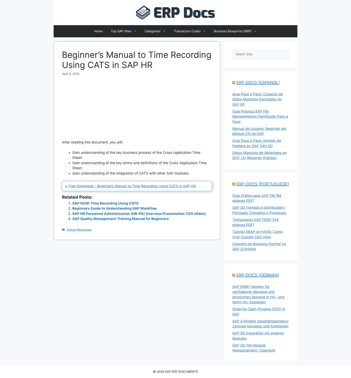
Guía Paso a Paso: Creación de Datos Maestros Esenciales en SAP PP (257, 99)
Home (98, 31)
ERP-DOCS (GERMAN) (257, 275)
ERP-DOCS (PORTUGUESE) (262, 184)
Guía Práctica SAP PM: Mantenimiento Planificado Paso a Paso (260, 116)
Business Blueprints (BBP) (233, 31)
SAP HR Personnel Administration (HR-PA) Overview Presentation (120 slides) (139, 214)
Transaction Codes (187, 31)
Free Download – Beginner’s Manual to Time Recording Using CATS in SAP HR (132, 186)
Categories (152, 31)
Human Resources (79, 229)
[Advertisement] (137, 104)
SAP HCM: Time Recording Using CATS (105, 203)
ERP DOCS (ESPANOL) (258, 82)
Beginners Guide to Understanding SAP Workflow (114, 208)
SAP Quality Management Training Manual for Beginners (120, 219)
